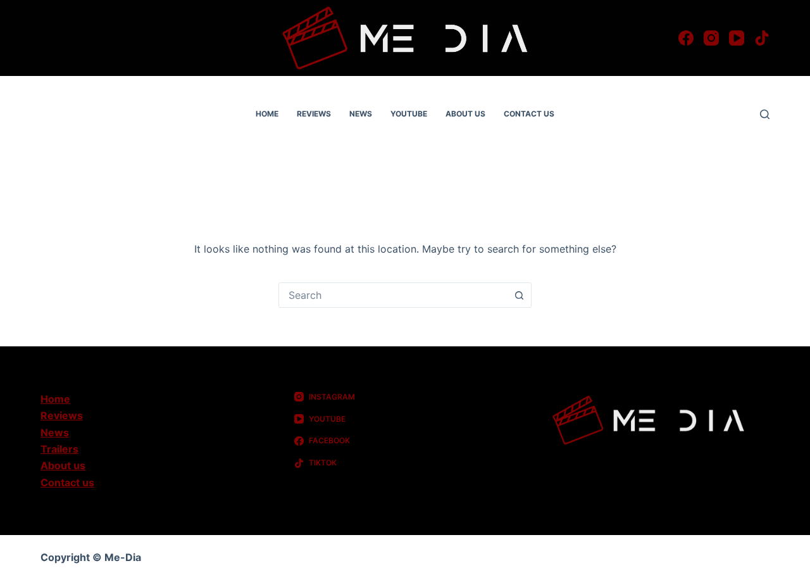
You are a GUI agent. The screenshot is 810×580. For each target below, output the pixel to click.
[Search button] (519, 295)
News (360, 113)
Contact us (529, 113)
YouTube (408, 113)
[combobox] (393, 295)
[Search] (765, 114)
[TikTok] (762, 38)
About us (465, 113)
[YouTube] (736, 38)
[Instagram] (711, 38)
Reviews (314, 113)
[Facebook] (686, 38)
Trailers (59, 449)
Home (267, 113)
